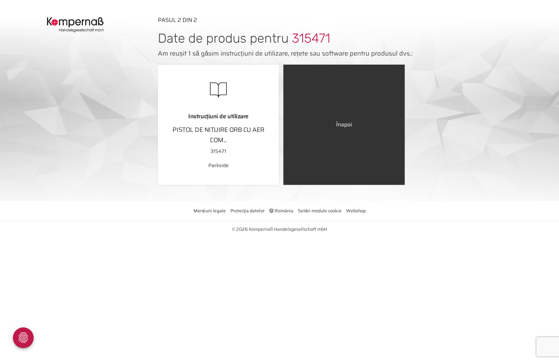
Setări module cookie (320, 210)
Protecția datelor (247, 210)
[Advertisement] (76, 104)
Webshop (356, 210)
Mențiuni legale (209, 210)
